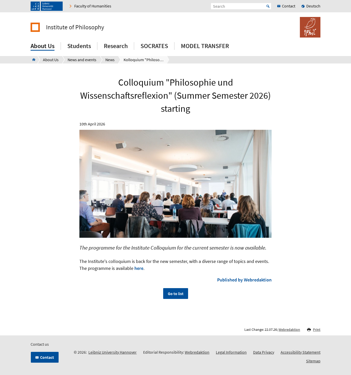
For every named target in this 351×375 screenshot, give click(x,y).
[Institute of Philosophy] (32, 59)
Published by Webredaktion (244, 280)
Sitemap (313, 360)
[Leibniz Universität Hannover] (47, 6)
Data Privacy (263, 352)
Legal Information (231, 352)
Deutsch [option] (313, 5)
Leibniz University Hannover (112, 352)
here (138, 268)
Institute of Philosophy (75, 27)
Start (268, 6)
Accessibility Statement (300, 352)
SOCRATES (154, 46)
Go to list (175, 293)
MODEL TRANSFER (205, 46)
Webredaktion (289, 329)
